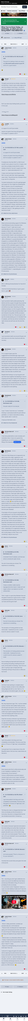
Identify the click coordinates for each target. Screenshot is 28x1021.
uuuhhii (7, 123)
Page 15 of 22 (13, 44)
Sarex (6, 546)
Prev (5, 44)
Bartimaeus (8, 218)
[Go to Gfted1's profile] (2, 736)
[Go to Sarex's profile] (2, 546)
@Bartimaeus (17, 442)
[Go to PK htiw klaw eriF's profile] (2, 432)
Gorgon (7, 78)
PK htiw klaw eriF (9, 431)
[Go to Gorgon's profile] (2, 79)
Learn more (2, 2)
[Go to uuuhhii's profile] (2, 124)
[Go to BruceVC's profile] (2, 280)
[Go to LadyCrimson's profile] (2, 37)
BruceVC (21, 56)
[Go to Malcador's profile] (2, 611)
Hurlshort (7, 331)
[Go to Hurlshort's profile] (2, 332)
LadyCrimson (7, 37)
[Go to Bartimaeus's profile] (2, 219)
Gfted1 (6, 735)
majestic (7, 680)
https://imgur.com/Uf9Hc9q (9, 94)
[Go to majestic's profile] (2, 681)
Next (23, 44)
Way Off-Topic (18, 37)
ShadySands (8, 395)
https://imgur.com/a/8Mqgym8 (9, 115)
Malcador (7, 610)
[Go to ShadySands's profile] (2, 396)
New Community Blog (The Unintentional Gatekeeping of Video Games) (10, 21)
